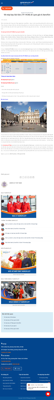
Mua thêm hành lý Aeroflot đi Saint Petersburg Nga (18, 242)
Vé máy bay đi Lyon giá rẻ (10, 325)
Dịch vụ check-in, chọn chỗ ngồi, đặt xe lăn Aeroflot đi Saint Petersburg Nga (24, 238)
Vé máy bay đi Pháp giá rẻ (27, 12)
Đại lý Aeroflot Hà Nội (8, 380)
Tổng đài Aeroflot (7, 386)
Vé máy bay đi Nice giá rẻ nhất (11, 328)
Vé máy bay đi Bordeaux (10, 317)
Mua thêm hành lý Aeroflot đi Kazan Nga (15, 228)
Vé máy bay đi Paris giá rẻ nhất (11, 320)
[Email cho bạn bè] (28, 177)
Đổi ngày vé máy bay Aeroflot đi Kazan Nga (16, 233)
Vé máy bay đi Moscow (44, 380)
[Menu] (2, 3)
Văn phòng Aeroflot (7, 377)
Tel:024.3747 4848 (6, 352)
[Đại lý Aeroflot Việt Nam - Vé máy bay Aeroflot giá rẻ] (27, 3)
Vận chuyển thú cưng (25, 388)
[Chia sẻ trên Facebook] (23, 177)
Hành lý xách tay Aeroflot (26, 383)
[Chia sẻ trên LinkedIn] (33, 177)
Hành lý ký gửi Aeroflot (26, 380)
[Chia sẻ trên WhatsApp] (20, 177)
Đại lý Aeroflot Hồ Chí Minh (9, 383)
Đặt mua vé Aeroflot (7, 388)
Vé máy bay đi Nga (43, 377)
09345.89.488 (15, 364)
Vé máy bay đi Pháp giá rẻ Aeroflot (12, 323)
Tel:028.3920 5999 (6, 361)
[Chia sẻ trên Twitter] (26, 177)
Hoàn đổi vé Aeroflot (25, 377)
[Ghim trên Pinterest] (31, 177)
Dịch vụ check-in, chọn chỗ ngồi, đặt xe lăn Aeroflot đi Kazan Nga (21, 224)
